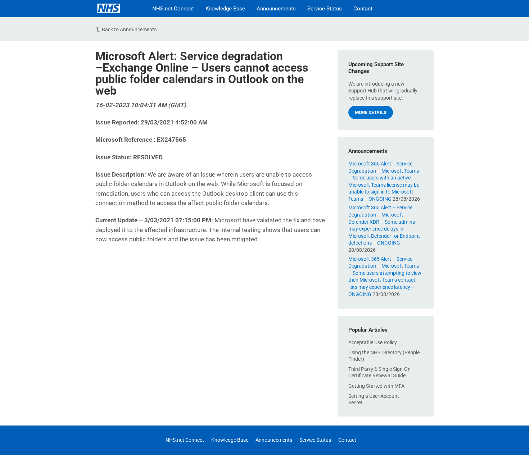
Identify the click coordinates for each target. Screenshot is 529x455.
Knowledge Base (225, 8)
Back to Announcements (129, 29)
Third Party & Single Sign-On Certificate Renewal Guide (379, 372)
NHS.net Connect (173, 8)
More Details (370, 112)
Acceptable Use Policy (372, 342)
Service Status (324, 8)
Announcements (276, 8)
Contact (362, 8)
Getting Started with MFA (376, 386)
